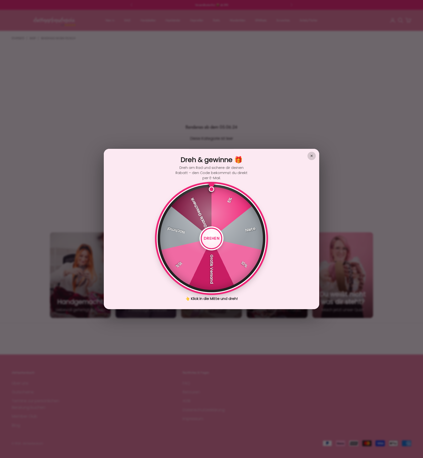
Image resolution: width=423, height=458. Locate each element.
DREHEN (211, 238)
